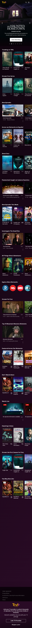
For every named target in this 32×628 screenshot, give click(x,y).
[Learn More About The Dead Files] (23, 249)
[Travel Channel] (4, 2)
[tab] (9, 43)
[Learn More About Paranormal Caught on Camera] (23, 198)
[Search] (25, 2)
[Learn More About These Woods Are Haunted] (23, 318)
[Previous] (2, 23)
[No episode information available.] (23, 420)
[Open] (28, 2)
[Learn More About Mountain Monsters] (23, 342)
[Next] (29, 23)
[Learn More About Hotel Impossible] (23, 121)
